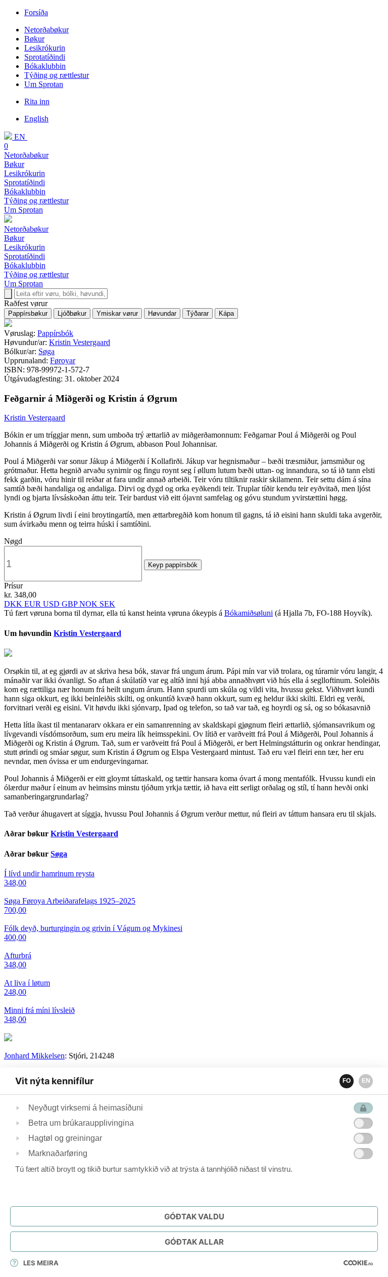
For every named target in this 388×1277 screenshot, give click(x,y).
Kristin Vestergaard (79, 342)
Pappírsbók (55, 333)
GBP (70, 604)
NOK (89, 604)
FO (347, 1080)
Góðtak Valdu (194, 1216)
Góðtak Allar (194, 1242)
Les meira (41, 1263)
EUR (33, 604)
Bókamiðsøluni (248, 613)
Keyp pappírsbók (173, 565)
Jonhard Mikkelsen (34, 1055)
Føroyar (62, 360)
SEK (107, 604)
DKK (14, 604)
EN (366, 1080)
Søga (46, 351)
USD (52, 604)
